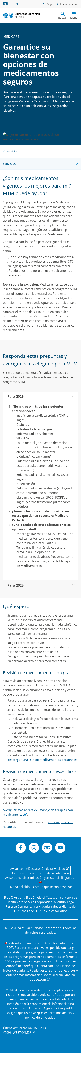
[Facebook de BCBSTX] (21, 848)
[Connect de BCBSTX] (47, 848)
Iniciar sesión (68, 4)
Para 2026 (15, 396)
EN (16, 3)
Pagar (50, 4)
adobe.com (38, 979)
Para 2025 (15, 585)
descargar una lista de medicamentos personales (42, 760)
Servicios (9, 164)
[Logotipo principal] (21, 15)
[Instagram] (34, 848)
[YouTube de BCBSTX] (60, 848)
